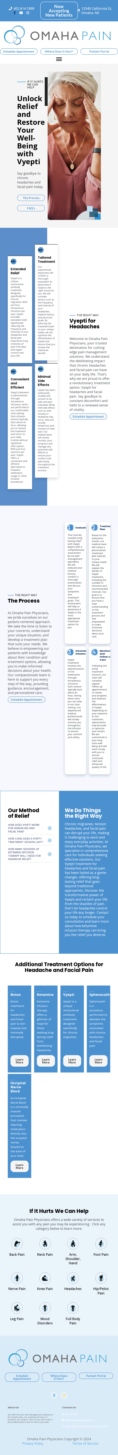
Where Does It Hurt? (59, 51)
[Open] (59, 59)
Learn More (19, 1061)
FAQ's (31, 208)
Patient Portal (99, 51)
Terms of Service (85, 1443)
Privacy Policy (32, 1443)
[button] (30, 828)
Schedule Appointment (18, 51)
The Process (31, 198)
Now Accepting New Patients (59, 10)
